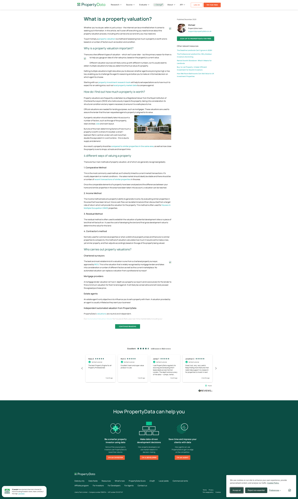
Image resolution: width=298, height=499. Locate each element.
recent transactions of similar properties (112, 179)
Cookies (218, 492)
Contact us (142, 485)
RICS (96, 264)
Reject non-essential (256, 490)
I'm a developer (149, 458)
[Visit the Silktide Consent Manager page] (289, 490)
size (98, 123)
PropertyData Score (137, 481)
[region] (149, 368)
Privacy (211, 490)
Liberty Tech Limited (80, 492)
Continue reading (127, 326)
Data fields (93, 481)
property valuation (107, 39)
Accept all (237, 490)
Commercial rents (180, 481)
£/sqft (152, 481)
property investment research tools (114, 82)
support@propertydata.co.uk (199, 31)
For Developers (114, 485)
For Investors (98, 485)
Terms (205, 490)
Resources (106, 481)
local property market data (125, 85)
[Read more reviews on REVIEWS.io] (205, 391)
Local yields (164, 481)
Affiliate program (81, 485)
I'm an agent (182, 458)
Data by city (79, 481)
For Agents (129, 485)
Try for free (212, 5)
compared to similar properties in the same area (132, 146)
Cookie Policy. (273, 483)
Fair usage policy (208, 492)
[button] (82, 368)
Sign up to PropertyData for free (195, 39)
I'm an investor (115, 458)
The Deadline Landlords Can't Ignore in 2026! (194, 50)
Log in (197, 5)
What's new (120, 481)
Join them (21, 494)
